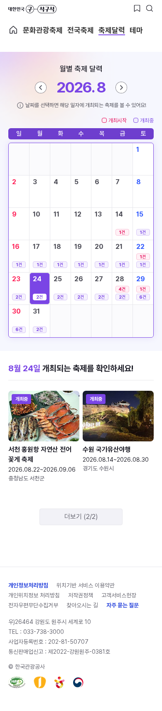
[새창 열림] (16, 682)
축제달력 (111, 30)
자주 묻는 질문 (122, 605)
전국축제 (80, 30)
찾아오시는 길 (82, 605)
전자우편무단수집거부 (33, 605)
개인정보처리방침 (28, 585)
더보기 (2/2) (81, 517)
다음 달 (121, 87)
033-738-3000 (43, 631)
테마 (136, 30)
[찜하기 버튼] (137, 8)
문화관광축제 (43, 30)
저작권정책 (80, 595)
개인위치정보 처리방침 (34, 595)
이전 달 (41, 87)
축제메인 (13, 30)
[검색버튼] (149, 8)
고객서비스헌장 (118, 595)
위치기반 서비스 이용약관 (85, 585)
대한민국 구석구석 (32, 9)
